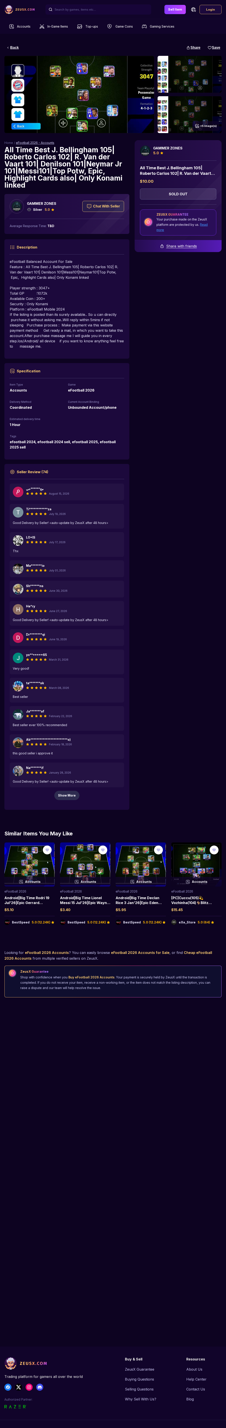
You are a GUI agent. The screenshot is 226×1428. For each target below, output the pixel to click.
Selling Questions (139, 1389)
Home (8, 143)
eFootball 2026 (15, 891)
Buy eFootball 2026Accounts (91, 977)
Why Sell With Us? (140, 1399)
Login (210, 9)
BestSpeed (21, 922)
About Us (194, 1369)
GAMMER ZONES (41, 203)
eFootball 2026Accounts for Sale (140, 952)
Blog (190, 1399)
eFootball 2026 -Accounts (35, 143)
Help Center (196, 1379)
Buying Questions (139, 1379)
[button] (193, 9)
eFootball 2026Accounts (47, 952)
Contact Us (195, 1389)
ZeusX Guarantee (139, 1369)
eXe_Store (187, 922)
